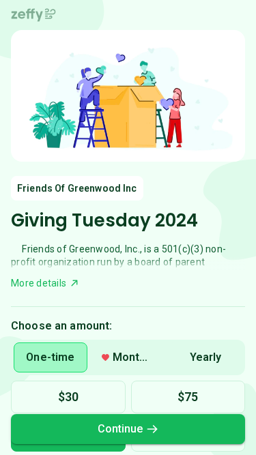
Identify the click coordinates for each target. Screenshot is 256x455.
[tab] (50, 357)
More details (38, 283)
